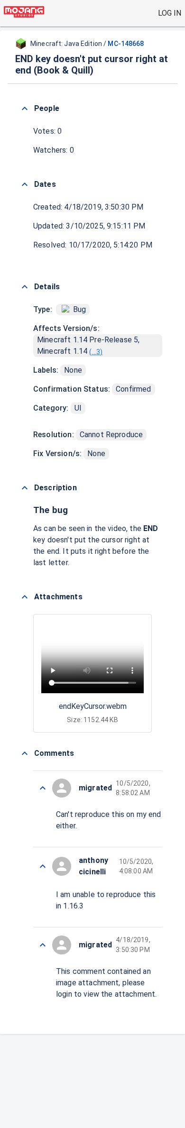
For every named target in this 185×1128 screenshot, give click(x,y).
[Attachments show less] (24, 596)
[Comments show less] (24, 753)
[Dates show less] (24, 184)
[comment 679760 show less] (42, 944)
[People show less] (24, 108)
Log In (169, 13)
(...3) (95, 352)
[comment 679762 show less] (42, 866)
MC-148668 (126, 43)
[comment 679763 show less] (42, 788)
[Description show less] (24, 487)
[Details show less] (24, 286)
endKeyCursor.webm (93, 706)
